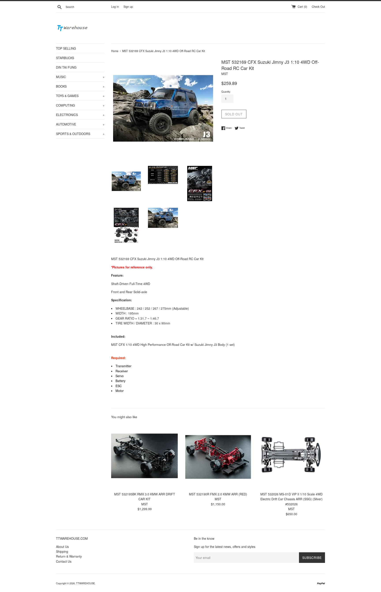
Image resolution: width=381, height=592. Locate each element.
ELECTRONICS (80, 114)
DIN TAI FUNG (66, 67)
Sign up (128, 7)
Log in (115, 7)
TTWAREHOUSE (85, 583)
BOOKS (80, 86)
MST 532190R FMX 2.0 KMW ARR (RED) (218, 494)
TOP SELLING (66, 48)
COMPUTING (80, 105)
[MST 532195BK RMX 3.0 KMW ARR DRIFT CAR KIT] (144, 456)
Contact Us (63, 561)
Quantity (225, 91)
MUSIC (80, 77)
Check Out (318, 7)
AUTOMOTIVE (80, 124)
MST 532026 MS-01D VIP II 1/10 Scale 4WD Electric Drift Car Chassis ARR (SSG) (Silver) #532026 (291, 499)
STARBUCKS (65, 58)
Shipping (62, 551)
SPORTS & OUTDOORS (80, 133)
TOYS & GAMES (80, 96)
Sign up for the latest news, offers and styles (224, 546)
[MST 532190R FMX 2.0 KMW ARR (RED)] (218, 456)
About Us (62, 546)
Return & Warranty (69, 556)
